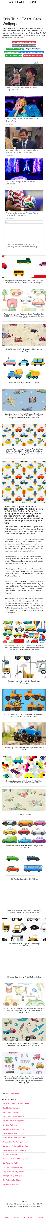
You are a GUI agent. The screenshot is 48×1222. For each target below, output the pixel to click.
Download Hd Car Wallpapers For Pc (16, 1142)
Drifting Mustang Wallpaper (12, 1176)
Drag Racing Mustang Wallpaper (14, 1171)
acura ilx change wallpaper (33, 55)
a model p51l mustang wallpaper (32, 52)
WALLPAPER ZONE (23, 2)
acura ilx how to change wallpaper (24, 45)
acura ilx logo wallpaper (15, 49)
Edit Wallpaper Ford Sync (12, 1180)
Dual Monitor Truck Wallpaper (13, 1121)
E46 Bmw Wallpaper (10, 1154)
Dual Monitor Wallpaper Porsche (14, 1129)
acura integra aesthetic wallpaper (24, 42)
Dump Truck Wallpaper (11, 1112)
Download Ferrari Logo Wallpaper (14, 1150)
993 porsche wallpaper (33, 49)
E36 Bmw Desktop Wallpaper (13, 1167)
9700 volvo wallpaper (11, 52)
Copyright (39, 1217)
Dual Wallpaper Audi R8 (11, 1163)
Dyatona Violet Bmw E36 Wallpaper (15, 1159)
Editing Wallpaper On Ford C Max (14, 1137)
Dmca (7, 1217)
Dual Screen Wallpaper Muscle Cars (15, 1146)
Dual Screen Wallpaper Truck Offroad (16, 1104)
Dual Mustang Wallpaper (11, 1108)
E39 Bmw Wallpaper (10, 1125)
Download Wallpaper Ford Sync (14, 1133)
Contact (16, 1217)
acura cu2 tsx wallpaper (14, 55)
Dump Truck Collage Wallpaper (14, 1116)
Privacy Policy (27, 1217)
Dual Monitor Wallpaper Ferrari (13, 1184)
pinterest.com (14, 1094)
